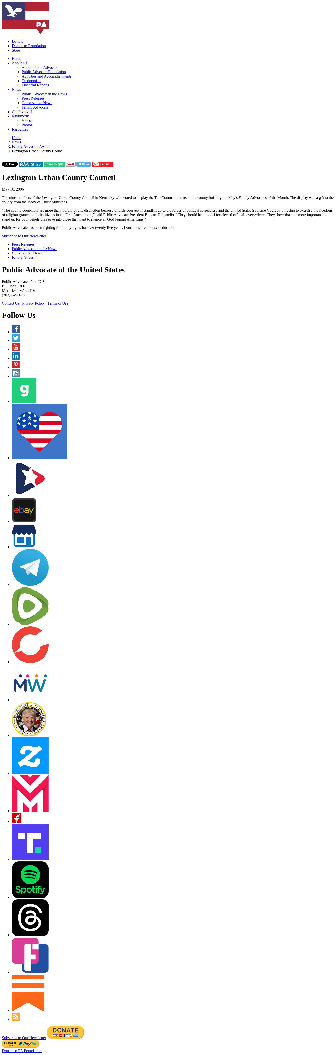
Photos (27, 125)
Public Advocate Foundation (44, 72)
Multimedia (21, 116)
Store (16, 50)
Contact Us (10, 303)
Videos (27, 120)
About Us (19, 63)
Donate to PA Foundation (22, 1051)
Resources (20, 129)
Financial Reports (35, 85)
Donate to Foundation (29, 46)
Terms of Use (57, 303)
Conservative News (37, 103)
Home (16, 58)
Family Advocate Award (31, 146)
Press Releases (33, 98)
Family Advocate (35, 107)
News (16, 89)
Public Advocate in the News (44, 94)
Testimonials (31, 81)
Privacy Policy (33, 303)
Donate (17, 41)
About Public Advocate (40, 67)
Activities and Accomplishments (47, 76)
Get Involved (22, 112)
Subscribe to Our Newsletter (24, 236)
